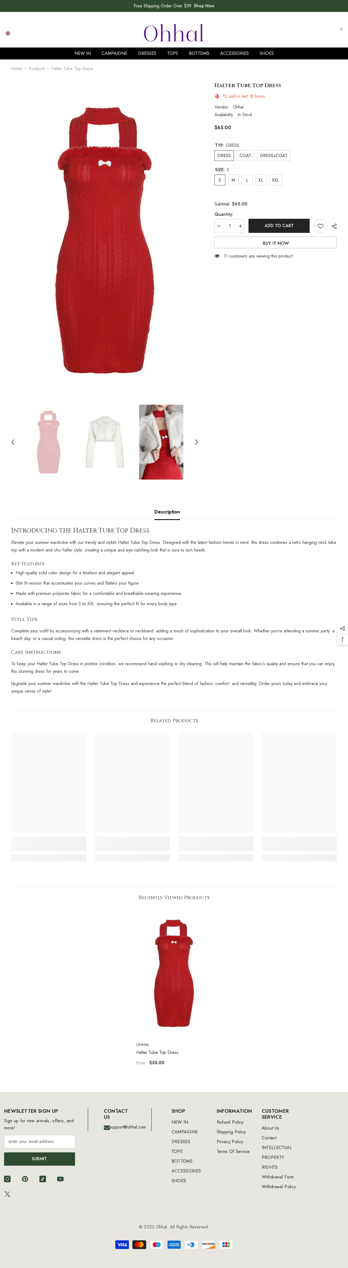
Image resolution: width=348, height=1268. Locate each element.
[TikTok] (42, 1179)
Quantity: (224, 214)
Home (16, 68)
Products (37, 68)
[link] (48, 847)
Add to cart (279, 226)
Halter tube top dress (157, 1052)
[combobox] (275, 33)
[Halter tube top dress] (174, 973)
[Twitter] (7, 1194)
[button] (13, 442)
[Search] (280, 33)
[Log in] (313, 33)
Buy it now (276, 243)
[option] (104, 240)
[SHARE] (332, 226)
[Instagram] (7, 1179)
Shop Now (204, 6)
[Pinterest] (25, 1179)
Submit (39, 1159)
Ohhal (238, 107)
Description (167, 511)
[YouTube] (60, 1179)
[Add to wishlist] (320, 226)
